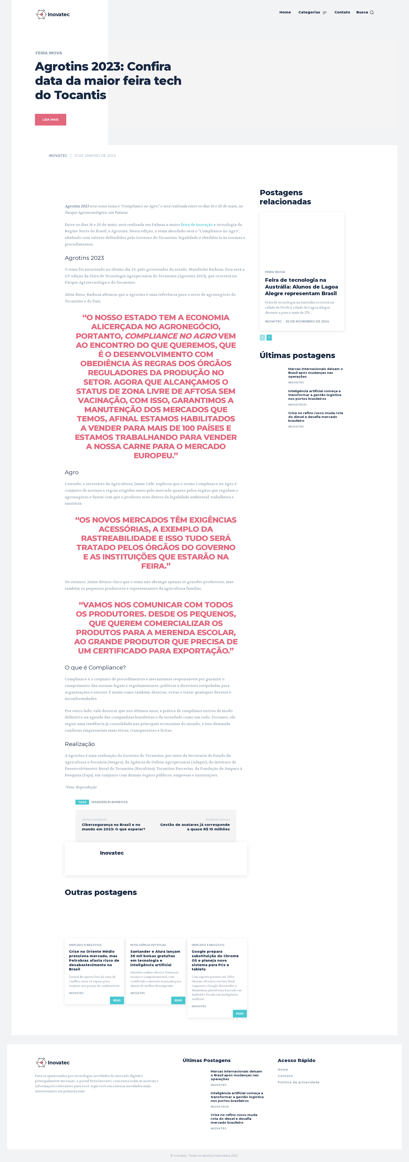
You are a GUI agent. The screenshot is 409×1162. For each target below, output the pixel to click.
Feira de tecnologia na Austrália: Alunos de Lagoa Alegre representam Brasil (301, 286)
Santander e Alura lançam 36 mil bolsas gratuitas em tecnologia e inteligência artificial (155, 958)
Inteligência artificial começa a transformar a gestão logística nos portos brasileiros (314, 395)
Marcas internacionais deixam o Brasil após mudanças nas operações (315, 373)
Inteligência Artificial (148, 945)
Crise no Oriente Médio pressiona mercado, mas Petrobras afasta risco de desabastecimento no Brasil (94, 960)
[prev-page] (262, 338)
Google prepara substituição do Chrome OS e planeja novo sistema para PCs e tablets (215, 960)
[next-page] (269, 338)
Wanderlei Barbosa (109, 802)
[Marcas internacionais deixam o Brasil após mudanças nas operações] (272, 375)
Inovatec (58, 156)
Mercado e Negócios (85, 945)
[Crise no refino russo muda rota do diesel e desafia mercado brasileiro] (272, 419)
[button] (365, 12)
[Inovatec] (41, 155)
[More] (193, 192)
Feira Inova (49, 53)
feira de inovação (197, 224)
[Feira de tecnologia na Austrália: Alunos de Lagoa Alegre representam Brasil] (302, 237)
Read (117, 1000)
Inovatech (297, 404)
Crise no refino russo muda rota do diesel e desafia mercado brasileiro (315, 417)
